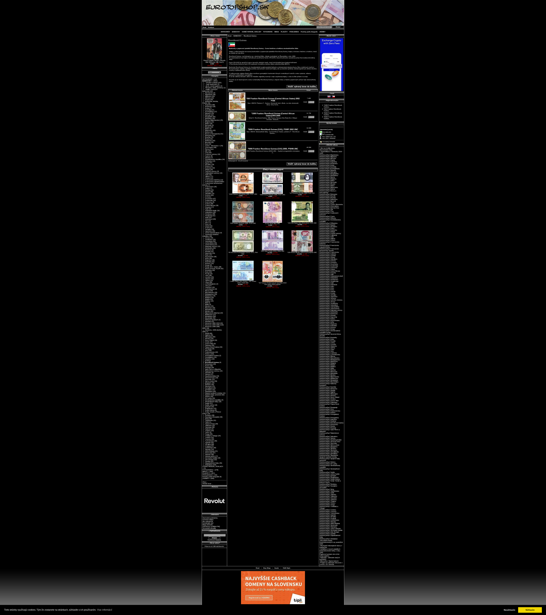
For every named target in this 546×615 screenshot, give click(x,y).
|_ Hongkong (207, 216)
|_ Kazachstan (207, 256)
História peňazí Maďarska (329, 361)
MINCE (276, 32)
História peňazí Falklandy (328, 235)
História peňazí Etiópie (327, 232)
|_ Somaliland (207, 388)
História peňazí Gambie (328, 255)
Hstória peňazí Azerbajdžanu (330, 168)
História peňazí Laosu (327, 342)
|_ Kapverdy (207, 253)
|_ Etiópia (206, 169)
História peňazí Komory (328, 327)
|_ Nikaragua (207, 337)
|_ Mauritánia (207, 309)
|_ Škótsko (206, 384)
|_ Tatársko (206, 429)
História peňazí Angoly (327, 160)
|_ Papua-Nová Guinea (210, 347)
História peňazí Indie (327, 283)
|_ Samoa (206, 374)
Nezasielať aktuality (209, 528)
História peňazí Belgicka (328, 179)
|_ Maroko (206, 306)
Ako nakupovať (207, 521)
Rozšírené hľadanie (214, 540)
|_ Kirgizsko (206, 260)
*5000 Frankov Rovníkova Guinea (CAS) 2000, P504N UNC (273, 149)
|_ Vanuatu (206, 449)
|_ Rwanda (206, 367)
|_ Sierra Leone (208, 381)
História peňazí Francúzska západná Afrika (329, 246)
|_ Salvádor (206, 372)
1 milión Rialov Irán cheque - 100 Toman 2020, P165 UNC (243, 282)
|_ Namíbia (206, 321)
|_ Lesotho (206, 277)
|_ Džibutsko (207, 161)
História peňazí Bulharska (328, 199)
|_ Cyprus (206, 156)
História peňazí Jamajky (328, 295)
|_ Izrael (205, 227)
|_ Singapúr (206, 383)
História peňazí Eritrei (327, 228)
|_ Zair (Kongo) (208, 459)
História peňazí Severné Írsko (330, 441)
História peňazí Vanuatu (328, 522)
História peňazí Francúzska (329, 252)
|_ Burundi (206, 142)
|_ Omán (205, 342)
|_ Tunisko (206, 437)
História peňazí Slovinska (328, 450)
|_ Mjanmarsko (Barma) (211, 313)
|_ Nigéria (206, 335)
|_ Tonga (205, 434)
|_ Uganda (206, 442)
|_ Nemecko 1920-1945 (211, 325)
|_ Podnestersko (208, 352)
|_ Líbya (205, 282)
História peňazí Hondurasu (329, 279)
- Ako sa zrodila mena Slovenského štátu (327, 149)
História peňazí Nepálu (327, 390)
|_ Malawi (206, 299)
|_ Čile (205, 151)
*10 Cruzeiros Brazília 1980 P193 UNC (302, 193)
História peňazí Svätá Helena (330, 479)
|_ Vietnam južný (208, 456)
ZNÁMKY (322, 32)
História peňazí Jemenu (328, 298)
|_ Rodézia (206, 361)
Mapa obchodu (207, 525)
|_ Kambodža (207, 248)
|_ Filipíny (206, 176)
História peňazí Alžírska (328, 158)
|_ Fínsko (206, 178)
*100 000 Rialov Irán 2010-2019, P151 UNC (302, 223)
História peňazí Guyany (328, 273)
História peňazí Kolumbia (328, 325)
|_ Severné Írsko (208, 378)
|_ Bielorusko (207, 130)
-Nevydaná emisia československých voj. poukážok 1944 (331, 542)
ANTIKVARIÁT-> (208, 79)
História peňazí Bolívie (327, 189)
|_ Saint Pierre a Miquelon (211, 369)
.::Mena (214, 68)
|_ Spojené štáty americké (211, 395)
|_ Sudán (205, 403)
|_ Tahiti (205, 422)
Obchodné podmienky (210, 518)
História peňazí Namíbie (328, 387)
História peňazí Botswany (328, 194)
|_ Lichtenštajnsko (209, 284)
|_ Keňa (205, 258)
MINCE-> (205, 471)
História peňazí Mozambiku (329, 382)
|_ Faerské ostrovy (209, 171)
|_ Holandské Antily (209, 210)
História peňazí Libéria (327, 348)
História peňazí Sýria (327, 489)
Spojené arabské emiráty (328, 457)
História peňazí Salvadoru (328, 436)
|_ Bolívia (206, 132)
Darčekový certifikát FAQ (211, 526)
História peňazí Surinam (328, 476)
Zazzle (276, 568)
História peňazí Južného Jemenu (331, 300)
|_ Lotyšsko (206, 287)
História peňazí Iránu (327, 288)
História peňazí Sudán (327, 472)
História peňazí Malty (327, 368)
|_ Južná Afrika (208, 243)
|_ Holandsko (207, 212)
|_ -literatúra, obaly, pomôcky (212, 88)
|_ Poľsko (206, 354)
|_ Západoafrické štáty (210, 463)
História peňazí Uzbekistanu (329, 520)
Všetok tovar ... (207, 483)
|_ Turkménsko (208, 441)
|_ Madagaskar (208, 294)
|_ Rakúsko (206, 359)
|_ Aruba (205, 108)
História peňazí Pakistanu (328, 402)
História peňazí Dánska (328, 218)
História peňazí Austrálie (328, 167)
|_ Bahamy (206, 113)
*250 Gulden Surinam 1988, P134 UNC (243, 223)
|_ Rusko (206, 366)
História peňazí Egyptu (327, 225)
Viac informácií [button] (104, 610)
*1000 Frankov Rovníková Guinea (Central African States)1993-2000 (273, 114)
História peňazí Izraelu (327, 293)
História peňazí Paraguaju (328, 407)
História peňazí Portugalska (329, 418)
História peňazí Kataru (327, 319)
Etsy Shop (266, 568)
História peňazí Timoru (327, 503)
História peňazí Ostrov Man (329, 400)
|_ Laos (205, 275)
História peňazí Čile (326, 209)
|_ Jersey (206, 238)
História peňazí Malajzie (328, 363)
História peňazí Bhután (327, 184)
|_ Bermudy (206, 125)
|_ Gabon (206, 188)
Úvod (204, 27)
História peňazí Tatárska (328, 499)
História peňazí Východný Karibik (331, 530)
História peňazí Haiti (326, 274)
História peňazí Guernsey (328, 267)
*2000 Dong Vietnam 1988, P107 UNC (272, 194)
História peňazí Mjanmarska (329, 377)
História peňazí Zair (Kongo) (329, 532)
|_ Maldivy (206, 301)
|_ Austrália (206, 110)
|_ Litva (205, 285)
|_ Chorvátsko (207, 147)
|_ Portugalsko (207, 357)
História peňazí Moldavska (329, 378)
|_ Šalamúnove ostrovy (210, 371)
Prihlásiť (211, 27)
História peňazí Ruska (327, 426)
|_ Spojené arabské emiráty (212, 393)
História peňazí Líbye (327, 349)
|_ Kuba (205, 272)
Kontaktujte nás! (208, 523)
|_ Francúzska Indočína (211, 180)
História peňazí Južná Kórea (329, 308)
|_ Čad (205, 144)
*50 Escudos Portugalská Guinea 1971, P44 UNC (243, 253)
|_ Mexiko (206, 311)
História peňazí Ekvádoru (328, 226)
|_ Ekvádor (206, 164)
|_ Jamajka (206, 229)
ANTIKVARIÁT (225, 32)
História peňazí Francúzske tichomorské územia (329, 249)
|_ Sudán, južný (208, 405)
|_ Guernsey (207, 202)
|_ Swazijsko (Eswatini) (210, 417)
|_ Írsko (205, 224)
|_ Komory (206, 263)
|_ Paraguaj (206, 349)
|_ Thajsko (206, 430)
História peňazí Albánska (328, 157)
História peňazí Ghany (327, 257)
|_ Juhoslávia (207, 241)
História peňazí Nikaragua (329, 394)
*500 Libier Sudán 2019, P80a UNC (272, 251)
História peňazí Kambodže (329, 312)
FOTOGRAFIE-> (208, 470)
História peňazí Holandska (329, 278)
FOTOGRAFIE (268, 32)
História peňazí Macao (327, 356)
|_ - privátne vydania (209, 82)
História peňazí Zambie (328, 534)
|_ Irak (205, 221)
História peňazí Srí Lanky (328, 464)
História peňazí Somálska (328, 453)
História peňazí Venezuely (329, 525)
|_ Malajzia (206, 297)
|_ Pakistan (206, 345)
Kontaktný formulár (329, 141)
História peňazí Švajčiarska (329, 477)
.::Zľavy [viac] (214, 36)
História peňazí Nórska (328, 395)
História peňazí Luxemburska (330, 354)
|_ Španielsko (207, 391)
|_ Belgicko (206, 122)
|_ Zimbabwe (207, 465)
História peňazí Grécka (328, 261)
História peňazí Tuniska (328, 510)
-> (207, 81)
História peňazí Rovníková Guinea (331, 423)
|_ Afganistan (207, 94)
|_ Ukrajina (206, 444)
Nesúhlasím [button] (509, 610)
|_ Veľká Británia (208, 451)
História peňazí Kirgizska (328, 324)
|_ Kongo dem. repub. (210, 267)
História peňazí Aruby (327, 165)
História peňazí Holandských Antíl (331, 276)
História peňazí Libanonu (328, 346)
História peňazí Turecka (328, 511)
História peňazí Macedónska (329, 358)
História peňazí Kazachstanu (330, 320)
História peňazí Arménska (328, 163)
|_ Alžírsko (206, 98)
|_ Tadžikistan (207, 420)
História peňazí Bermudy (328, 182)
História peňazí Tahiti (327, 493)
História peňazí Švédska (328, 484)
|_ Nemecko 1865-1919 (211, 323)
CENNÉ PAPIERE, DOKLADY (251, 32)
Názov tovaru (273, 90)
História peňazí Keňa (327, 322)
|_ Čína (205, 152)
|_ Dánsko (206, 158)
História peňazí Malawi (327, 365)
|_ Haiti (205, 209)
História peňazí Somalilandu (329, 452)
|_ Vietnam (206, 454)
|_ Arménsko (207, 106)
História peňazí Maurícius (328, 371)
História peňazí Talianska (328, 496)
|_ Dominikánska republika (212, 159)
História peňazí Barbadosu (329, 175)
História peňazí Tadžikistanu (329, 491)
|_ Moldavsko (207, 314)
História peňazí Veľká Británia (330, 523)
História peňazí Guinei (327, 269)
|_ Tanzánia (206, 427)
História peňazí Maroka (328, 370)
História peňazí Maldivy (328, 366)
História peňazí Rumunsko (329, 424)
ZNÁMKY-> (206, 478)
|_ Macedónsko (208, 292)
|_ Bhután (206, 127)
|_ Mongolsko (207, 316)
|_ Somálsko (207, 390)
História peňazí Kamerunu (329, 313)
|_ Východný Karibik (209, 458)
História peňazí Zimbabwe (329, 539)
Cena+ (309, 90)
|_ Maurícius (207, 308)
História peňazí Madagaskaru (330, 360)
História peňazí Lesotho (328, 344)
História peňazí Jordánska (329, 303)
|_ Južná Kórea (208, 245)
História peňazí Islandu (327, 291)
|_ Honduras (207, 214)
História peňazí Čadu (327, 203)
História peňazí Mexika (327, 375)
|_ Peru (205, 350)
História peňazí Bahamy (328, 170)
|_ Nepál (205, 333)
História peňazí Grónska (328, 262)
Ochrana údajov (208, 519)
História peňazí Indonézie (328, 284)
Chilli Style (286, 568)
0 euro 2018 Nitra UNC (272, 223)
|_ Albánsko (206, 96)
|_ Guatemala (207, 200)
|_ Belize (205, 123)
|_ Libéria (206, 280)
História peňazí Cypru (327, 216)
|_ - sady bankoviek (209, 84)
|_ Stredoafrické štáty (210, 401)
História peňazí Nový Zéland (329, 397)
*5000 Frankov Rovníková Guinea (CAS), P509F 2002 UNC (273, 129)
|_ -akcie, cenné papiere (211, 86)
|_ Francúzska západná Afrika (213, 181)
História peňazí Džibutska (328, 223)
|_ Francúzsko (207, 187)
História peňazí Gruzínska (329, 264)
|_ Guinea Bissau (208, 205)
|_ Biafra (205, 129)
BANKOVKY (237, 36)
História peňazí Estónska (328, 230)
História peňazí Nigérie (327, 392)
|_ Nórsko (206, 338)
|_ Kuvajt (205, 274)
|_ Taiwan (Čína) (208, 424)
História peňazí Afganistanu (329, 155)
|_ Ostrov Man (207, 343)
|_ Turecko (206, 439)
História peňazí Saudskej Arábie (331, 440)
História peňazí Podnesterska (330, 411)
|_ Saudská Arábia (209, 376)
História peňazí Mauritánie (329, 373)
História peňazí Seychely (328, 443)
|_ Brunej (205, 139)
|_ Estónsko (207, 168)
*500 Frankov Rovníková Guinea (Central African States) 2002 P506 (273, 100)
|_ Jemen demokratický (211, 233)
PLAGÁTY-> (206, 473)
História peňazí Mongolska (329, 380)
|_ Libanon (206, 279)
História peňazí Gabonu (328, 254)
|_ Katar (205, 255)
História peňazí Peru (327, 409)
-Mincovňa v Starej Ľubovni (329, 561)
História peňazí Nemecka (328, 389)
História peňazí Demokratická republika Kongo (330, 331)
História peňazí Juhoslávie (329, 305)
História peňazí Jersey (327, 302)
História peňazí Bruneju (328, 197)
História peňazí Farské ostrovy (330, 233)
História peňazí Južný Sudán (330, 474)
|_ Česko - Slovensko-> (211, 146)
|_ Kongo (205, 265)
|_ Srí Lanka (207, 398)
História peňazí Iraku (327, 286)
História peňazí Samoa (327, 438)
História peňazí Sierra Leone (329, 445)
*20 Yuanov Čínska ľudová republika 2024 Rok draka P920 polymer (273, 283)
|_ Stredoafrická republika (211, 400)
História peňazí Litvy (327, 351)
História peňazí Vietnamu (328, 527)
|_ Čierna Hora (207, 149)
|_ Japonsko (207, 231)
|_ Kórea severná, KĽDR (211, 268)
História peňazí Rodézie (328, 421)
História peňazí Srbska (327, 462)
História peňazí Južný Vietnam (330, 528)
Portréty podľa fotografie (309, 32)
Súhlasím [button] (530, 610)
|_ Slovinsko (207, 386)
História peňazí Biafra (327, 186)
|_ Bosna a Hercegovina (211, 134)
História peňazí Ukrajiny (328, 516)
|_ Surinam (206, 407)
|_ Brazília (206, 137)
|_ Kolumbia (206, 262)
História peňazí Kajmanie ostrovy (331, 310)
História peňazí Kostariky (328, 337)
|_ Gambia (206, 190)
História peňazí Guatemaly (329, 266)
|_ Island (205, 226)
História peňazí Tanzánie (328, 498)
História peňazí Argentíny (328, 162)
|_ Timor (205, 432)
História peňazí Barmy (327, 177)
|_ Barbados (207, 118)
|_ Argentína (207, 105)
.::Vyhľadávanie (214, 531)
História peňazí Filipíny (327, 238)
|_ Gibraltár (206, 193)
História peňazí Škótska (328, 448)
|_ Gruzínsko (207, 198)
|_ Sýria (205, 419)
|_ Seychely (206, 379)
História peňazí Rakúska (328, 419)
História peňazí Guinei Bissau (330, 271)
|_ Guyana (206, 207)
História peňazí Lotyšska (328, 353)
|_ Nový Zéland (208, 340)
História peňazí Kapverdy (328, 317)
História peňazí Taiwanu (328, 494)
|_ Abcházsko (207, 93)
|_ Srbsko (206, 396)
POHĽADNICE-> (208, 475)
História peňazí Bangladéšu (329, 174)
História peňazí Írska (327, 290)
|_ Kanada (206, 251)
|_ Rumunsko (207, 364)
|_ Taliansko (207, 425)
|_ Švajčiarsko (207, 408)
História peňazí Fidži (327, 237)
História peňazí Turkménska (329, 513)
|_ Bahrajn (206, 115)
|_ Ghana (206, 192)
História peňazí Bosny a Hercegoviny (328, 191)
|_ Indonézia (207, 219)
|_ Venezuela (207, 453)
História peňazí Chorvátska (329, 206)
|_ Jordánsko (207, 239)
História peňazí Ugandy (328, 515)
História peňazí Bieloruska (329, 187)
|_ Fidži (205, 175)
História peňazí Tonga (327, 505)
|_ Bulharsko (207, 140)
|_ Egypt (205, 163)
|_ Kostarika (207, 270)
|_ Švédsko (206, 415)
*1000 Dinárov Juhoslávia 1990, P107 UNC (243, 194)
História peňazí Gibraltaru (328, 259)
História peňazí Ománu (328, 399)
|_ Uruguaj (206, 446)
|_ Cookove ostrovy (209, 154)
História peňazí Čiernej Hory (329, 208)
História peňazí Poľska (327, 412)
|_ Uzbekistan (207, 448)
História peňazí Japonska (328, 296)
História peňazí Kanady (328, 315)
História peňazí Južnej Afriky (329, 307)
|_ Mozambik (207, 318)
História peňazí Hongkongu (329, 281)
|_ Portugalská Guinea (210, 355)
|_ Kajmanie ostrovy (209, 246)
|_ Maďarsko (207, 296)
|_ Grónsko (206, 197)
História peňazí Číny (327, 211)
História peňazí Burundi (328, 201)
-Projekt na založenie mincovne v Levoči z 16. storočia (331, 563)
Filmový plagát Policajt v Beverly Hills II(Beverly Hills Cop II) (214, 61)
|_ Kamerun (206, 250)
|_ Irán (205, 222)
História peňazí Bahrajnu (328, 172)
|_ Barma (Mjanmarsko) (211, 120)
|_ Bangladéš (207, 117)
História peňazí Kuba (327, 339)
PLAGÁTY (284, 32)
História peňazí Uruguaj (328, 518)
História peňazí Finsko (327, 240)
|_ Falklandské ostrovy (210, 173)
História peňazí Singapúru (328, 447)
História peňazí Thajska (328, 501)
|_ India (205, 217)
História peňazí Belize (327, 180)
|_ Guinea (206, 204)
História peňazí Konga (327, 329)
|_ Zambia (206, 461)
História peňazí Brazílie (328, 196)
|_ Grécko (206, 195)
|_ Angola (206, 100)
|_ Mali (205, 303)
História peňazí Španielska (329, 455)
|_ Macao (206, 291)
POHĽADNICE (294, 32)
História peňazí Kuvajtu (328, 341)
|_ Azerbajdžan (208, 111)
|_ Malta (205, 304)
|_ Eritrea (206, 166)
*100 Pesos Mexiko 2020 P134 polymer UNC (302, 252)
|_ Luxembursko (208, 289)
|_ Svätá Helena (208, 410)
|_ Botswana (207, 135)
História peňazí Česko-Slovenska (331, 204)
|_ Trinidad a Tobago (209, 436)
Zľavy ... (205, 482)
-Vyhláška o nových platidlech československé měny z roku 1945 (330, 550)
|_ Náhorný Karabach (210, 320)
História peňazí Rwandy (328, 428)
